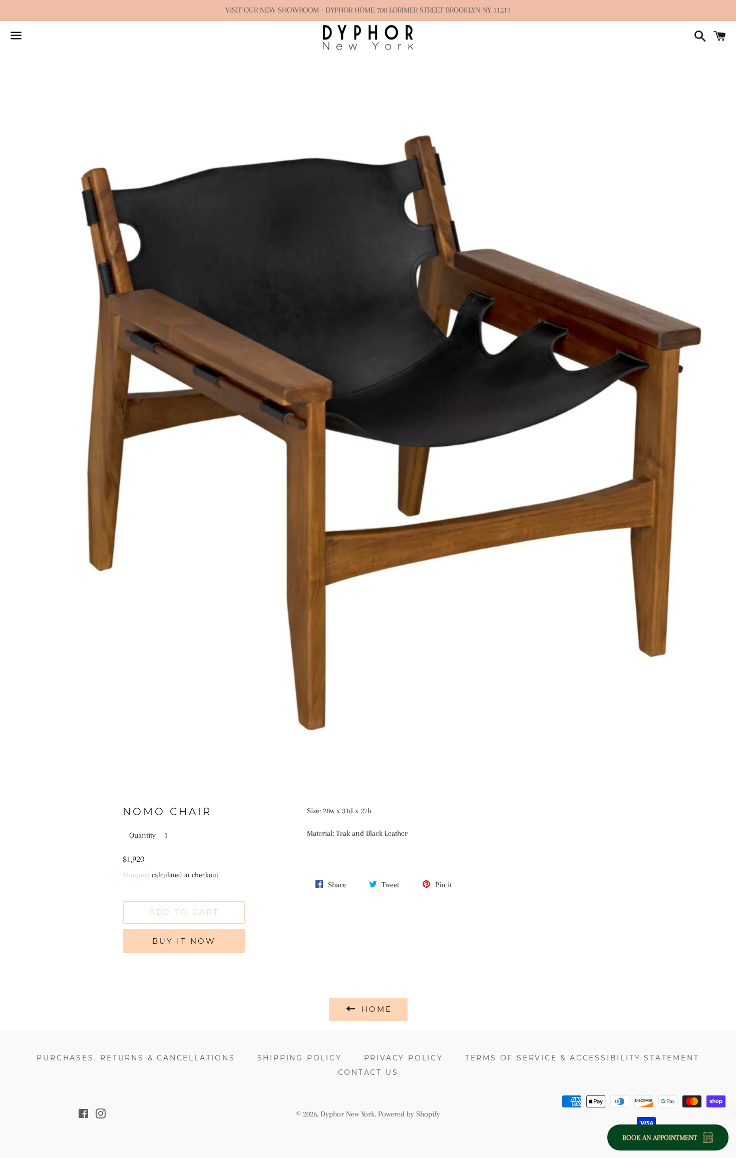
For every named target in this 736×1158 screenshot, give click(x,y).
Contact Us (368, 1072)
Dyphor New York (347, 1113)
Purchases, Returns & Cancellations (136, 1057)
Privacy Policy (403, 1057)
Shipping (136, 875)
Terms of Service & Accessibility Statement (582, 1057)
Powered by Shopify (409, 1113)
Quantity (142, 835)
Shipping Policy (299, 1057)
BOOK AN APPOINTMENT (659, 1137)
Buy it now (184, 941)
